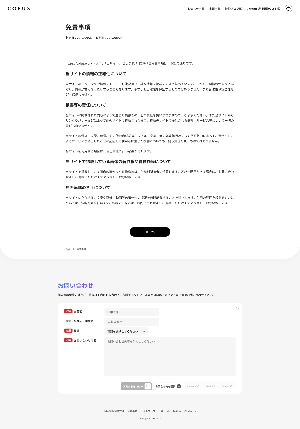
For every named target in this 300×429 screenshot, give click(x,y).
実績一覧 (214, 8)
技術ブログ (232, 8)
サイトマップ (147, 411)
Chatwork (190, 411)
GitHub (165, 411)
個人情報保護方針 (69, 295)
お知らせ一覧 (196, 8)
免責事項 (132, 411)
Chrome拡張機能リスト (262, 8)
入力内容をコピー (133, 386)
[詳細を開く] (288, 8)
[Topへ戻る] (19, 8)
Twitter (177, 411)
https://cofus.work (79, 63)
